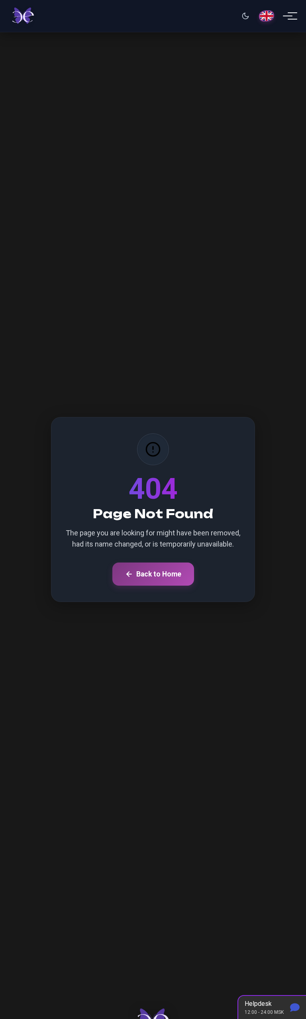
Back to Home (158, 574)
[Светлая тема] (245, 16)
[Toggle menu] (287, 16)
